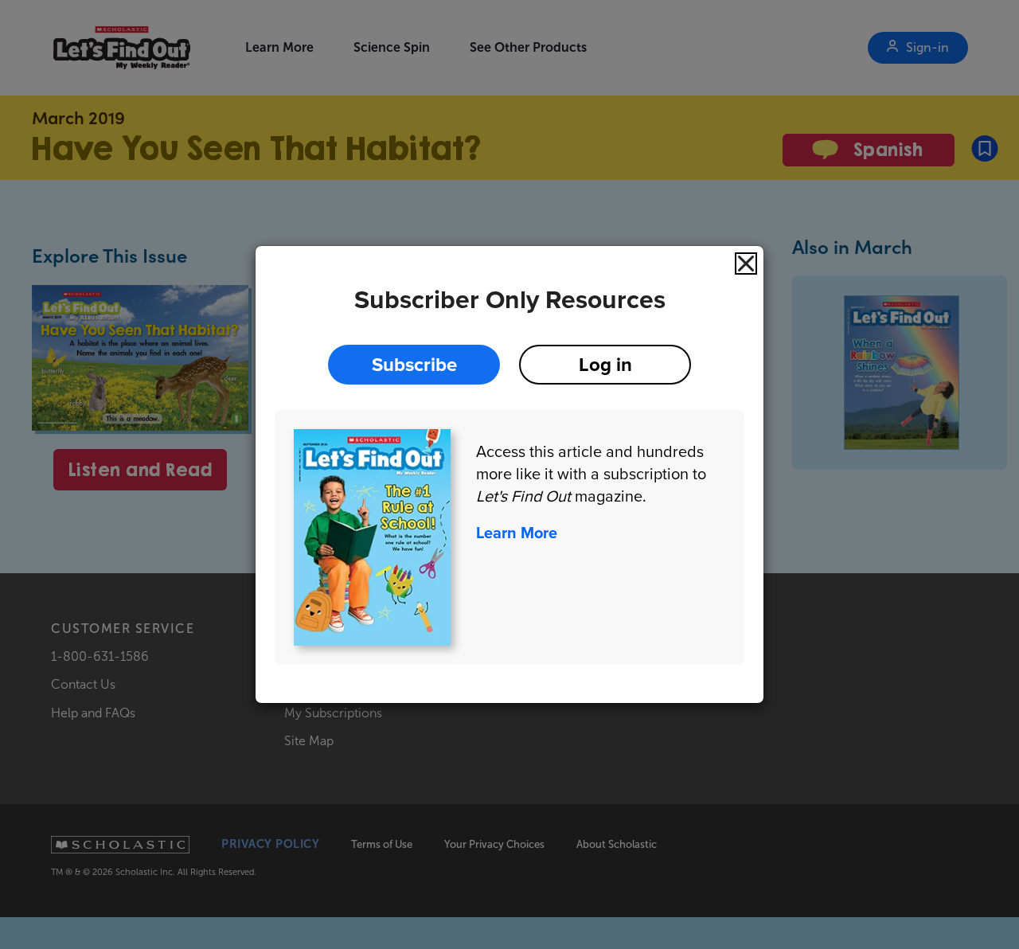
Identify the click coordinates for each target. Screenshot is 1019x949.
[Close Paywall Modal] (746, 263)
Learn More (516, 533)
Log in (605, 364)
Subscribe (414, 364)
